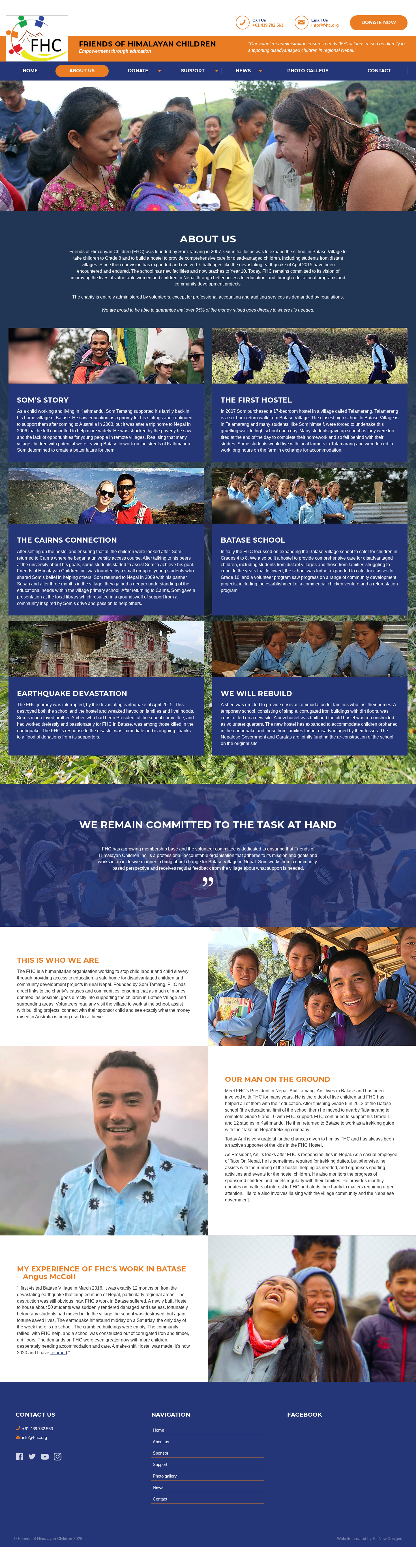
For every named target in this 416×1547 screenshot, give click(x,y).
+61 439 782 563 (267, 25)
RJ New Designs (387, 1538)
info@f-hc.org (325, 25)
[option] (208, 869)
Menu (10, 10)
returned (58, 1352)
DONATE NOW (378, 22)
